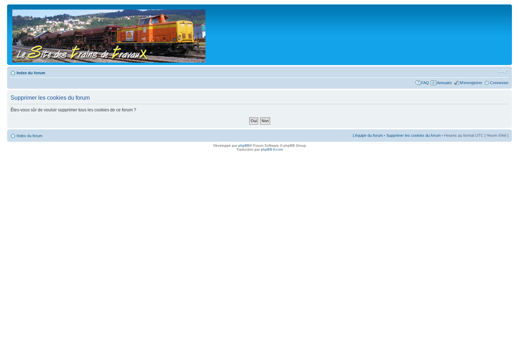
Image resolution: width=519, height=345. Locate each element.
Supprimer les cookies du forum (413, 135)
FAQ (425, 83)
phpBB (244, 145)
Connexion (499, 83)
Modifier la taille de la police (503, 71)
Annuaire (444, 83)
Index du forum (31, 73)
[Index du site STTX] (109, 34)
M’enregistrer (471, 83)
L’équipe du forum (368, 135)
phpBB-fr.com (272, 149)
